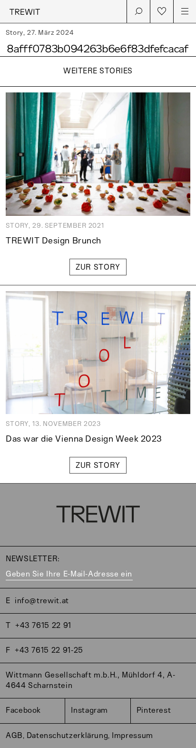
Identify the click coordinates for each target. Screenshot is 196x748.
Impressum (132, 736)
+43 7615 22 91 (43, 626)
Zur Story (98, 267)
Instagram (89, 711)
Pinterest (154, 711)
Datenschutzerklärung (67, 736)
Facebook (23, 711)
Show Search (138, 11)
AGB (14, 736)
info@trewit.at (42, 601)
